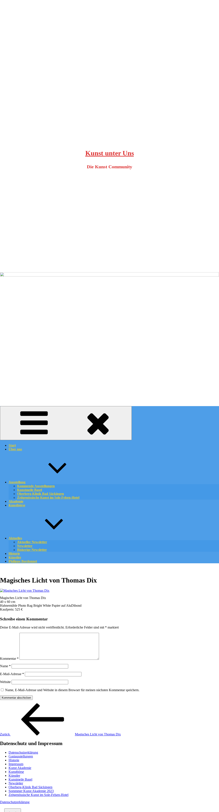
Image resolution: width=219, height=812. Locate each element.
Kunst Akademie (20, 768)
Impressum (16, 764)
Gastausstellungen (21, 756)
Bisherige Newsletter (32, 550)
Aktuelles (15, 538)
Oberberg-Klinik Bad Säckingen (30, 787)
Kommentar (9, 658)
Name (5, 666)
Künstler (14, 775)
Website (5, 682)
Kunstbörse (17, 505)
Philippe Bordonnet (23, 561)
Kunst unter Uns (109, 153)
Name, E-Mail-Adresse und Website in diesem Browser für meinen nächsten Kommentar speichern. (72, 690)
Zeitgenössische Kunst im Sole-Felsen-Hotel (48, 497)
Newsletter (16, 783)
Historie (14, 760)
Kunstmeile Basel (20, 779)
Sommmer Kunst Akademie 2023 (31, 791)
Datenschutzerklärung (23, 752)
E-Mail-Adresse (12, 674)
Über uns (15, 449)
